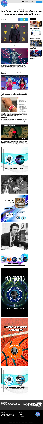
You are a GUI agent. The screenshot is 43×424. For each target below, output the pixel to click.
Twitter (22, 416)
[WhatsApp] (24, 19)
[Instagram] (18, 418)
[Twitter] (21, 19)
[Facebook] (19, 19)
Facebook (22, 414)
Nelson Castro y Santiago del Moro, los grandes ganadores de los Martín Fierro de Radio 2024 (10, 404)
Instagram (22, 418)
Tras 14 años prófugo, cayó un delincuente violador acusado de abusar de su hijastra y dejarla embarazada (36, 48)
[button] (20, 1)
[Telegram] (26, 19)
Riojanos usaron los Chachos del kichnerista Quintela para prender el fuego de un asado (35, 28)
